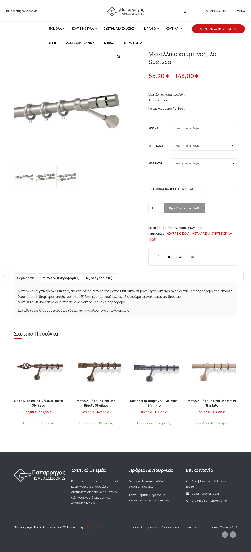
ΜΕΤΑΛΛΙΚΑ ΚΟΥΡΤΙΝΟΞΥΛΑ (212, 233)
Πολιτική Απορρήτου (143, 527)
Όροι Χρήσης (171, 527)
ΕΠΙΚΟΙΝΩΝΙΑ (133, 43)
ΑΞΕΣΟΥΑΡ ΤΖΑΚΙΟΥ (80, 43)
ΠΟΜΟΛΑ (55, 28)
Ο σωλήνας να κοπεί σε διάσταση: (172, 189)
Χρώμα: (153, 128)
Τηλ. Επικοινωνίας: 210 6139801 (218, 29)
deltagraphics (93, 527)
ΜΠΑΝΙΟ (150, 28)
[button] (118, 56)
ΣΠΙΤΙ (52, 43)
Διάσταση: (155, 163)
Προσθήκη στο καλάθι (184, 208)
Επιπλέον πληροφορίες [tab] (60, 278)
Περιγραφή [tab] (25, 278)
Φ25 (152, 239)
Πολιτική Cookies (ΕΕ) (222, 527)
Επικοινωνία (194, 527)
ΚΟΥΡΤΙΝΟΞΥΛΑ (83, 28)
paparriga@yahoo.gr (206, 493)
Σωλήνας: (155, 146)
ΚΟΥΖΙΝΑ (172, 28)
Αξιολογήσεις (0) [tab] (99, 278)
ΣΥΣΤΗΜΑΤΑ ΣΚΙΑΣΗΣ (119, 28)
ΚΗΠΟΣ (109, 43)
